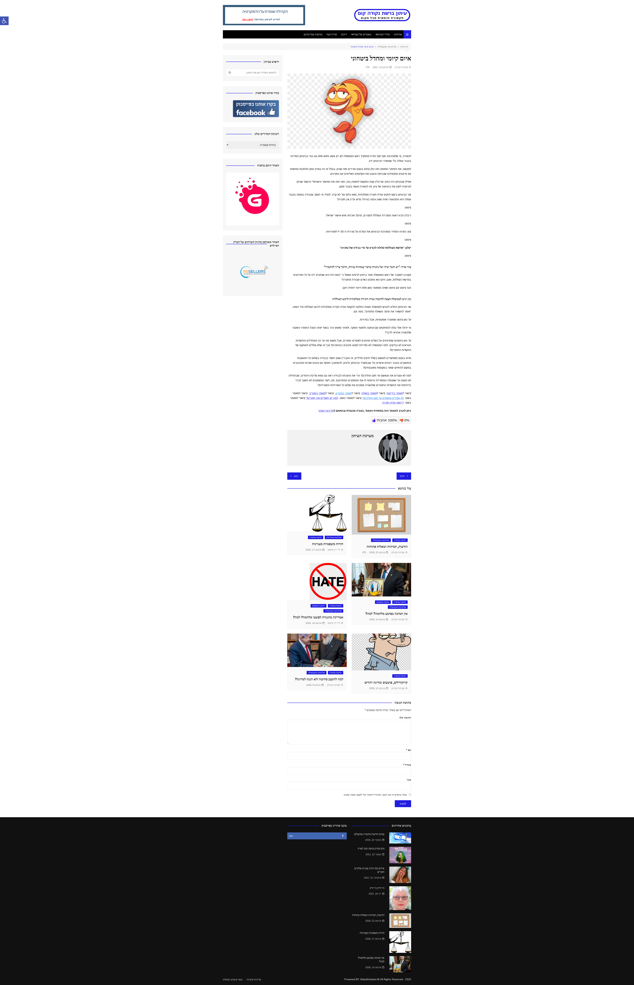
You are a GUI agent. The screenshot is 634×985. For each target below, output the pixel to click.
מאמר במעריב (317, 393)
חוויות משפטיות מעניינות (327, 544)
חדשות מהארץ (400, 540)
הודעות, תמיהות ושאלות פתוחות (387, 547)
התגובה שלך (405, 717)
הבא (296, 476)
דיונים (344, 34)
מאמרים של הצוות (362, 34)
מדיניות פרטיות (254, 979)
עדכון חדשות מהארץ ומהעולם (369, 834)
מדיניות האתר (326, 410)
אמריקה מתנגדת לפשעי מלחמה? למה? (318, 617)
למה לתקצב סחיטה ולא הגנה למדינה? (319, 679)
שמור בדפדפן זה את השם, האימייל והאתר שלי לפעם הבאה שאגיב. (375, 794)
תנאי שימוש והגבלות (233, 979)
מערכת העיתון (401, 67)
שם (408, 750)
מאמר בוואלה (369, 393)
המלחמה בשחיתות (334, 537)
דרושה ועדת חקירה (393, 402)
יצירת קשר (331, 34)
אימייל (407, 764)
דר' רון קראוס (334, 549)
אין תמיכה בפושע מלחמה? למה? (386, 614)
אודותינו (398, 34)
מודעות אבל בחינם (313, 34)
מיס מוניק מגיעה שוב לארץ (371, 848)
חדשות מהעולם (383, 602)
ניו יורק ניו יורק (377, 888)
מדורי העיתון (383, 34)
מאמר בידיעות (395, 393)
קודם (402, 476)
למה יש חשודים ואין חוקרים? (322, 398)
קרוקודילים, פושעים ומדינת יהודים (386, 682)
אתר (409, 779)
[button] (4, 21)
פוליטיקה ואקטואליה (381, 540)
